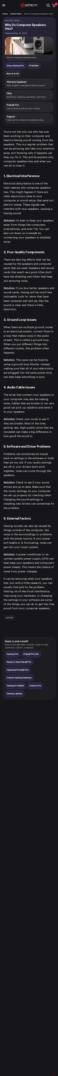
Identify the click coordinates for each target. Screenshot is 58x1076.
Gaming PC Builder (15, 686)
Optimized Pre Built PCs (18, 670)
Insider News (15, 14)
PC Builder (34, 66)
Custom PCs (35, 686)
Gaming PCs (12, 654)
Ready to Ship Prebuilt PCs (19, 662)
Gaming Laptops (14, 694)
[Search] (48, 5)
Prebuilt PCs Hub (31, 654)
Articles (9, 618)
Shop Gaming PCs (15, 66)
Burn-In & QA (13, 74)
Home (5, 14)
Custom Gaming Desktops (19, 678)
